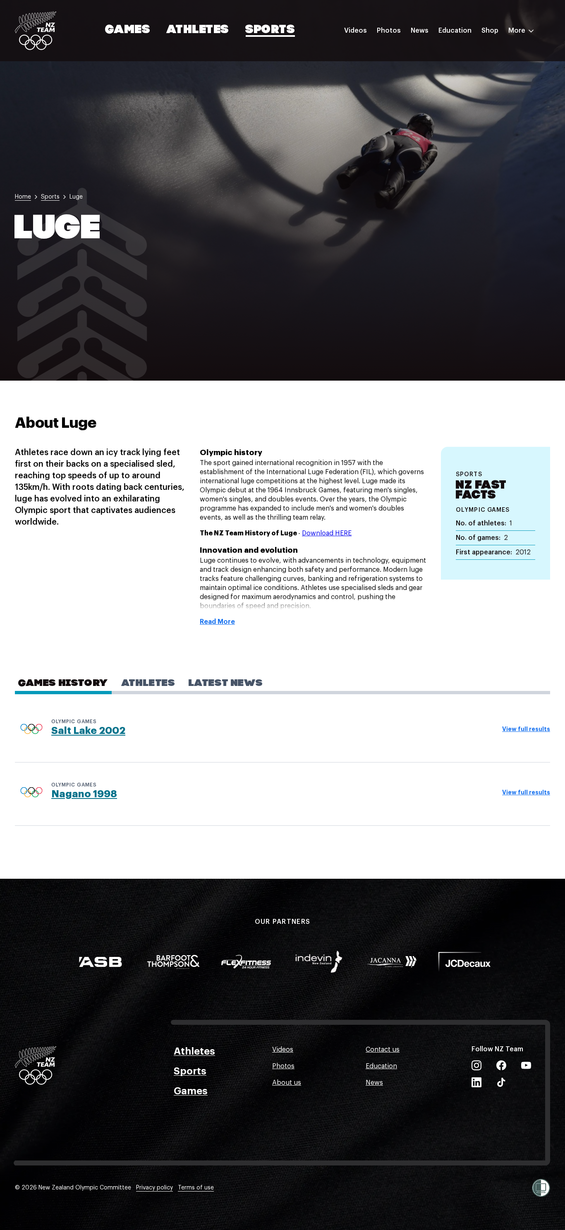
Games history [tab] (63, 683)
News (420, 30)
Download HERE (327, 533)
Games (128, 30)
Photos (389, 30)
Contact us (383, 1049)
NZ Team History (464, 88)
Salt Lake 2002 (88, 731)
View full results (526, 729)
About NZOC (458, 55)
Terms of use (196, 1188)
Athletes (198, 30)
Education (455, 30)
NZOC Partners (462, 104)
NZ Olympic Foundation (476, 121)
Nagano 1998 (84, 794)
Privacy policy (154, 1188)
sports (50, 197)
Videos (355, 30)
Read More (217, 622)
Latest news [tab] (226, 683)
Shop (489, 30)
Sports (270, 30)
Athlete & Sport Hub (470, 71)
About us (286, 1082)
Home (23, 197)
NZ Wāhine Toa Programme (481, 137)
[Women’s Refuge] (541, 1188)
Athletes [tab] (148, 683)
